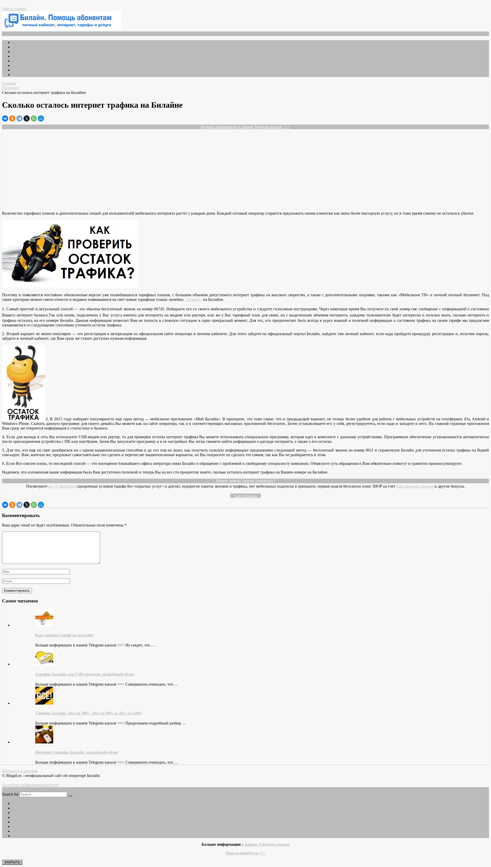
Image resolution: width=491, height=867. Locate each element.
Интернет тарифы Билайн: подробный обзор (76, 752)
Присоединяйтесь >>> (246, 853)
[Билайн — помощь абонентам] (61, 29)
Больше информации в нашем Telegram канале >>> (245, 127)
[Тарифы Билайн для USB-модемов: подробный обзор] (44, 664)
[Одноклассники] (12, 118)
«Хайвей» (193, 299)
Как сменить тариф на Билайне (64, 635)
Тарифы (19, 56)
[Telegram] (19, 118)
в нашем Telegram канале (265, 844)
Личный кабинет (27, 70)
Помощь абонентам (29, 74)
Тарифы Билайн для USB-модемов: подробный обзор (84, 674)
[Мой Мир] (41, 118)
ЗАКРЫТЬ (12, 862)
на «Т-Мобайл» (61, 486)
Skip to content (14, 9)
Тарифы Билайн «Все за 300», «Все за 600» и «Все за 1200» (88, 713)
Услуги (18, 61)
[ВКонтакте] (5, 118)
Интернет (20, 65)
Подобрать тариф (27, 51)
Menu (11, 33)
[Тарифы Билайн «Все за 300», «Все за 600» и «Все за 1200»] (44, 703)
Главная (19, 42)
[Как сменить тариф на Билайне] (44, 625)
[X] (27, 118)
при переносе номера (414, 486)
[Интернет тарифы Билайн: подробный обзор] (44, 742)
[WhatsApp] (34, 118)
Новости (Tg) (24, 47)
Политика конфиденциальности (30, 785)
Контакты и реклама (20, 771)
